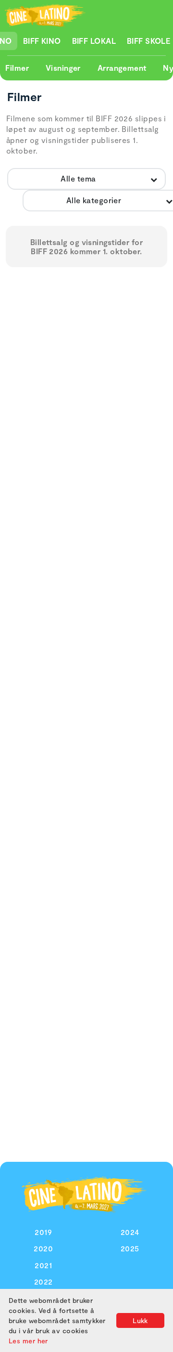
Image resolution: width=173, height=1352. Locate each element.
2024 (130, 1231)
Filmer (17, 67)
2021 (43, 1265)
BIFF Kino (42, 40)
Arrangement (122, 67)
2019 (43, 1231)
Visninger (63, 67)
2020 (43, 1248)
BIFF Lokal (94, 40)
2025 (130, 1248)
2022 (43, 1281)
